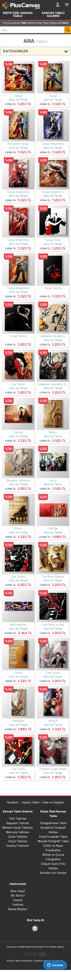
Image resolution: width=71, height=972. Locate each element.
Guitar (18, 672)
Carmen (18, 432)
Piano (18, 528)
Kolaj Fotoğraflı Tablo (53, 836)
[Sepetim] (66, 4)
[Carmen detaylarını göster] (18, 414)
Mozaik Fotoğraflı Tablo (53, 841)
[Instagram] (35, 928)
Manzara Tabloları (17, 832)
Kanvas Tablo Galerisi (18, 811)
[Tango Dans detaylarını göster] (53, 222)
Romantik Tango (18, 143)
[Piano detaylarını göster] (18, 510)
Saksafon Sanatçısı (53, 336)
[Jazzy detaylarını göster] (53, 462)
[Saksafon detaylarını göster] (18, 702)
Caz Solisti (18, 384)
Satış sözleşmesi (23, 960)
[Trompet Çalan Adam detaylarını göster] (53, 750)
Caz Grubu (18, 576)
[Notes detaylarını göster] (53, 414)
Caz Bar (53, 528)
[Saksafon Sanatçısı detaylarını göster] (53, 318)
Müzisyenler (18, 624)
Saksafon (18, 720)
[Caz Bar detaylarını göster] (53, 510)
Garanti (18, 900)
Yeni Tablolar (18, 818)
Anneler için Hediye (53, 872)
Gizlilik (10, 960)
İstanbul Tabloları (17, 845)
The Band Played (53, 576)
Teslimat (17, 904)
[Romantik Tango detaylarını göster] (18, 125)
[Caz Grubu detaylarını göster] (18, 558)
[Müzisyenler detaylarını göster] (18, 606)
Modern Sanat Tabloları (17, 827)
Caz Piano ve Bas (52, 624)
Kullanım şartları (42, 960)
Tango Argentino (53, 143)
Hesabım (12, 802)
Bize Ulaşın (17, 891)
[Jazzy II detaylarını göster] (53, 702)
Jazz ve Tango (18, 99)
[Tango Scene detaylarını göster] (53, 269)
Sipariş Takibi (30, 802)
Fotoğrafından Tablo (53, 823)
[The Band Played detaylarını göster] (53, 558)
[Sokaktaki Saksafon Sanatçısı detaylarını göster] (53, 366)
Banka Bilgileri (17, 909)
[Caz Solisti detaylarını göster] (18, 366)
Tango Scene (53, 288)
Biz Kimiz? (18, 895)
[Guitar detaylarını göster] (18, 654)
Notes (53, 432)
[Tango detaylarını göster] (18, 77)
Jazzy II (53, 720)
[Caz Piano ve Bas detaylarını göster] (53, 606)
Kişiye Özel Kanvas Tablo (18, 15)
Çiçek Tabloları (18, 836)
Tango (18, 95)
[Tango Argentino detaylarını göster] (53, 125)
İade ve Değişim (53, 802)
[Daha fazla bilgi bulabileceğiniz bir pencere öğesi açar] (55, 965)
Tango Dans (53, 239)
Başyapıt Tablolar (17, 823)
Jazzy (53, 480)
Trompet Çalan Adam (53, 768)
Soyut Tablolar (17, 841)
